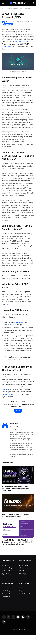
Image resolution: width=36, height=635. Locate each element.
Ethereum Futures (24, 568)
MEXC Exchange (20, 629)
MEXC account (19, 322)
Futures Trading (7, 568)
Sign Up (18, 411)
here (7, 304)
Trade (10, 325)
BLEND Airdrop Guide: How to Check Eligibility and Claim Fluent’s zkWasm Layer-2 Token (15, 488)
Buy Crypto (5, 565)
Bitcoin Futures (24, 565)
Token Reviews (13, 8)
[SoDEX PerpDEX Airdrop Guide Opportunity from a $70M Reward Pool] (18, 503)
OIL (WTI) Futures (24, 574)
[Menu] (3, 3)
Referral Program (7, 588)
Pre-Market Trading (8, 571)
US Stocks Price (24, 588)
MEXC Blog (4, 8)
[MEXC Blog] (18, 3)
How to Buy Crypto (25, 594)
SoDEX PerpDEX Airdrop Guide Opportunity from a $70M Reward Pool (17, 515)
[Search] (33, 3)
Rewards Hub (6, 594)
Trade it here (6, 46)
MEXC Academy (10, 394)
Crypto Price (23, 591)
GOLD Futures (23, 571)
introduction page (21, 42)
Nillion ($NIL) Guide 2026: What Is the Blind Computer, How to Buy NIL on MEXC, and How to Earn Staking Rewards (18, 542)
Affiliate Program (7, 591)
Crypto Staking (6, 574)
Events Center (6, 597)
